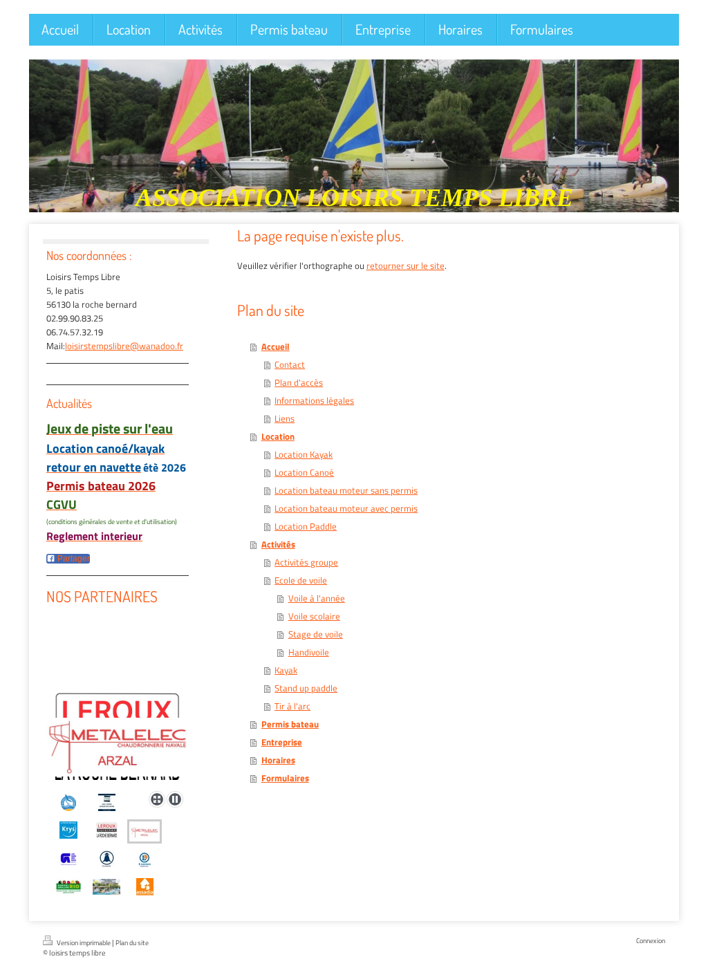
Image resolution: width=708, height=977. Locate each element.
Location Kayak (303, 454)
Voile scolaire (314, 616)
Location (278, 436)
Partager (72, 559)
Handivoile (308, 652)
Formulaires (285, 778)
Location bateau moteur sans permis (346, 490)
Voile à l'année (316, 598)
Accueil (275, 346)
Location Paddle (305, 526)
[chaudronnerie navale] (117, 727)
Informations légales (314, 400)
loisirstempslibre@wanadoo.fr (124, 346)
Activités (278, 544)
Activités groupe (306, 562)
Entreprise (281, 742)
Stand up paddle (305, 688)
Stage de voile (315, 634)
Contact (289, 364)
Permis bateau (290, 724)
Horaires (278, 760)
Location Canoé (304, 472)
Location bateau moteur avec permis (346, 508)
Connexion (650, 941)
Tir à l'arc (292, 706)
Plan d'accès (298, 382)
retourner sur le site (405, 265)
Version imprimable (83, 943)
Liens (284, 418)
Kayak (285, 670)
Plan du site (132, 943)
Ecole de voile (300, 580)
